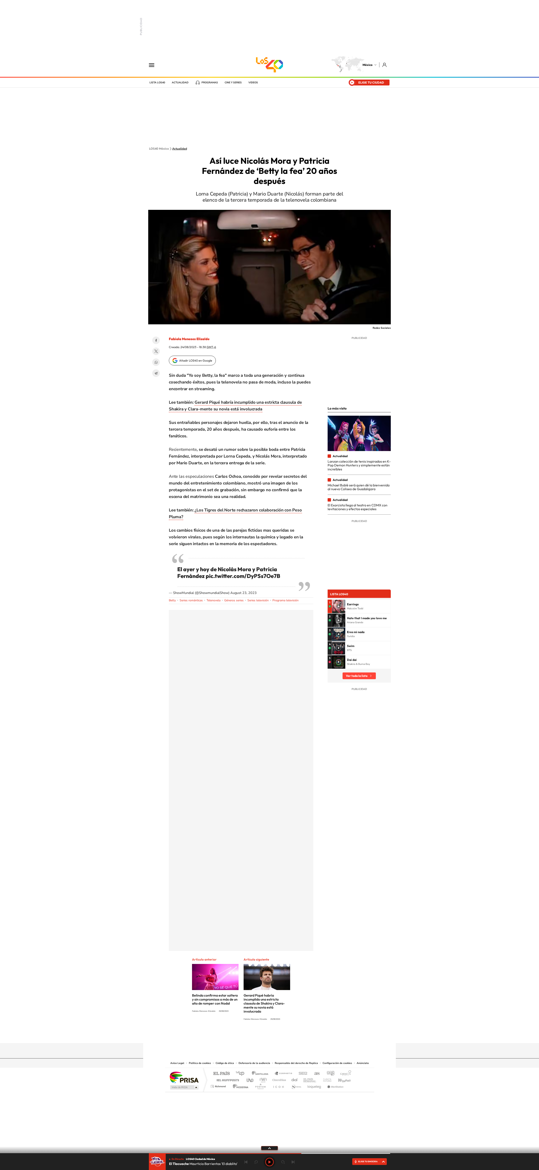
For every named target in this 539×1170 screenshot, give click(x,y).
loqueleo (314, 1085)
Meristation (334, 1085)
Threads (290, 1035)
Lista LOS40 (157, 82)
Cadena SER (301, 1073)
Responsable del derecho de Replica (296, 1063)
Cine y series (233, 82)
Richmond (218, 1085)
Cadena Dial (294, 1079)
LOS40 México (269, 65)
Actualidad (180, 82)
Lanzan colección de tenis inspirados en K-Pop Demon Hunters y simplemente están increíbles (359, 465)
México (367, 65)
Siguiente (293, 1162)
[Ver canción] (338, 606)
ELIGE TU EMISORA (368, 1161)
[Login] (384, 64)
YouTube (256, 1035)
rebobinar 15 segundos (256, 1162)
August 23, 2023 (243, 593)
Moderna (239, 1085)
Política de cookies (200, 1063)
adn (329, 1073)
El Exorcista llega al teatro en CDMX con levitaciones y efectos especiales (357, 507)
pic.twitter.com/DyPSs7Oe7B (243, 575)
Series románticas (191, 600)
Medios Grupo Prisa (184, 1087)
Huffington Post (227, 1079)
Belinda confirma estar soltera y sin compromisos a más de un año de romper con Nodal (215, 999)
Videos (253, 82)
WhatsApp (156, 362)
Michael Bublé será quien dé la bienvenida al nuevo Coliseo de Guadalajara (359, 487)
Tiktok (248, 1035)
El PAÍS (221, 1073)
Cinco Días (278, 1079)
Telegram (156, 373)
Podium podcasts (260, 1085)
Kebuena (340, 1079)
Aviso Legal (177, 1063)
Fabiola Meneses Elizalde (189, 339)
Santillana (261, 1073)
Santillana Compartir (283, 1073)
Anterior (245, 1162)
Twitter (156, 351)
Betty (172, 600)
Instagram (265, 1035)
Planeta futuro (325, 1079)
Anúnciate (363, 1063)
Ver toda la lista (356, 676)
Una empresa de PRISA (184, 1077)
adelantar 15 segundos (283, 1162)
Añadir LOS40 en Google (195, 360)
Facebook (156, 340)
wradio (262, 1079)
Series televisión (258, 600)
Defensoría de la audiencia (254, 1063)
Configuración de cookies (337, 1063)
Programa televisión (285, 600)
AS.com (315, 1073)
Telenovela (213, 600)
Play (269, 1162)
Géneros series (234, 600)
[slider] (269, 1153)
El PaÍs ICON (278, 1085)
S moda (296, 1085)
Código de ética (225, 1063)
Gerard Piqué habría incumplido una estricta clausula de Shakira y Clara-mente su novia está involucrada (264, 1003)
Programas (209, 82)
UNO (250, 1079)
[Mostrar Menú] (154, 65)
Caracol (344, 1073)
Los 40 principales (241, 1073)
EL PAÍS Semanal (310, 1079)
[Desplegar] (269, 1148)
